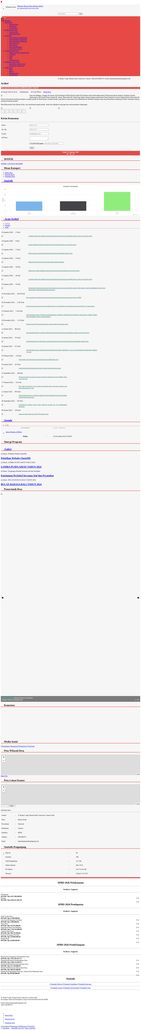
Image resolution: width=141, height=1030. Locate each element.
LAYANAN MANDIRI (15, 164)
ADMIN (4, 164)
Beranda (7, 21)
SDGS (11, 71)
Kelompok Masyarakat (12, 62)
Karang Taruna (14, 60)
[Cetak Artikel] (20, 112)
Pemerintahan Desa (11, 30)
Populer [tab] (7, 225)
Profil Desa (8, 22)
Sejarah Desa (13, 28)
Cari (80, 14)
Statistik (8, 180)
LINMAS (12, 54)
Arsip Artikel (11, 219)
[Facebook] (3, 112)
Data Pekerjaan (14, 43)
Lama (7, 425)
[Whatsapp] (24, 112)
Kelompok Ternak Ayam (17, 64)
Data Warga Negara (15, 49)
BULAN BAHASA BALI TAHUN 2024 (21, 484)
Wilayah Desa (13, 24)
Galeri (7, 449)
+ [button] (3, 757)
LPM (10, 56)
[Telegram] (15, 112)
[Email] (11, 112)
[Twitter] (7, 112)
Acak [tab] (6, 227)
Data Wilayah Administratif (18, 38)
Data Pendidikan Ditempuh (18, 41)
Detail (11, 806)
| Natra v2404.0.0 (29, 1028)
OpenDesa (5, 1028)
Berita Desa (47, 92)
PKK (10, 58)
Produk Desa (13, 75)
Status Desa (9, 67)
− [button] (3, 760)
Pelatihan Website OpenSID (15, 458)
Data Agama (13, 45)
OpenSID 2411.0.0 (17, 1028)
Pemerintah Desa (14, 34)
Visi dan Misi (13, 32)
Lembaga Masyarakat (12, 51)
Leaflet (138, 774)
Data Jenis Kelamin (15, 47)
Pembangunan (13, 73)
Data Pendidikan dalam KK (18, 39)
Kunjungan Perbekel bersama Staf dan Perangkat (27, 475)
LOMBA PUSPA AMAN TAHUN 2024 (21, 466)
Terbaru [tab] (7, 223)
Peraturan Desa (10, 176)
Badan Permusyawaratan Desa (19, 53)
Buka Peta (4, 776)
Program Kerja (10, 174)
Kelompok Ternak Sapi (16, 66)
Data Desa (8, 36)
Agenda (7, 420)
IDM (10, 69)
